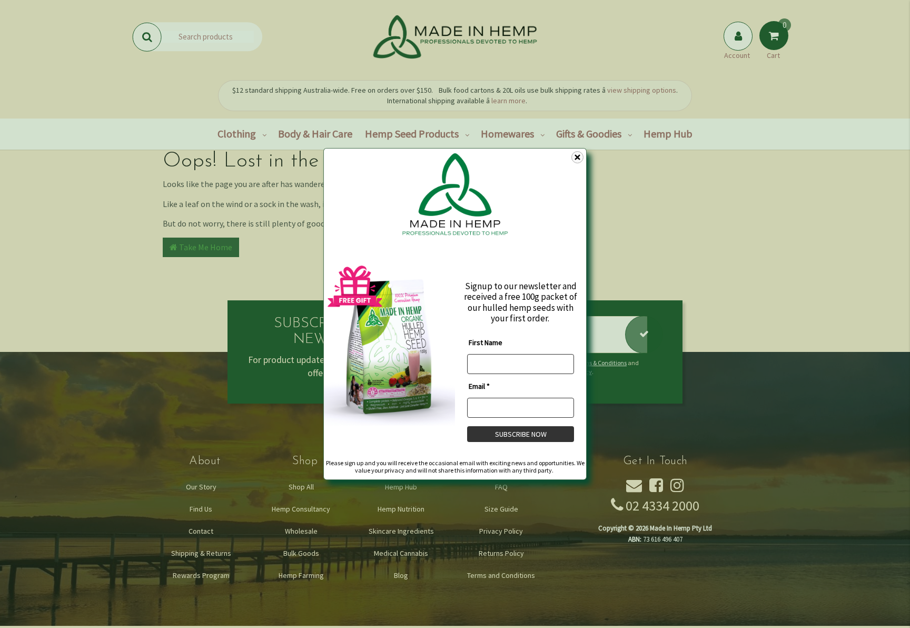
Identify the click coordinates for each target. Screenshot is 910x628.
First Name (485, 342)
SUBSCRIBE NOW (521, 433)
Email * (479, 385)
